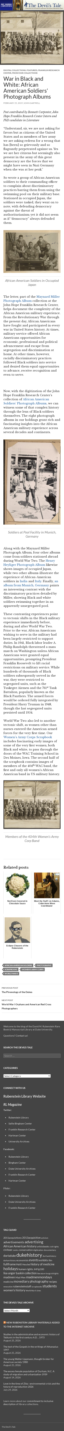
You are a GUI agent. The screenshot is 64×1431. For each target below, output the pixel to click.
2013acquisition (31, 1237)
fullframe (9, 1264)
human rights (25, 1269)
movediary (21, 1281)
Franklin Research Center (22, 1129)
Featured (32, 70)
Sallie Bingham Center (20, 1123)
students (49, 1286)
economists (22, 1260)
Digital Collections (14, 70)
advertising (34, 1241)
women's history (14, 1290)
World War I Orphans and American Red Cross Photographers (26, 1004)
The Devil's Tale (8, 1427)
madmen (9, 1277)
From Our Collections (25, 73)
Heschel (26, 1264)
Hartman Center (17, 1135)
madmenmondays (39, 1277)
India (23, 581)
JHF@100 (39, 1269)
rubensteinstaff (22, 1286)
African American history (20, 1246)
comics (15, 1250)
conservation (26, 1249)
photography (44, 965)
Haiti (19, 1264)
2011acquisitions (12, 1237)
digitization (38, 1250)
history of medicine (42, 1264)
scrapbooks (11, 969)
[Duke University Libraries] (6, 4)
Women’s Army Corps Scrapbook (27, 737)
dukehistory (29, 1255)
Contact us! (22, 1035)
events (34, 1260)
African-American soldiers (18, 965)
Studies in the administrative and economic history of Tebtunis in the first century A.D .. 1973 (31, 1336)
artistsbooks (43, 1246)
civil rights (54, 1246)
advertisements (13, 1242)
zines (39, 1290)
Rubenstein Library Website (24, 1096)
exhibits (43, 1260)
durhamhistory (49, 1256)
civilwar (7, 1249)
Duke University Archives (22, 1168)
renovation (7, 1286)
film (50, 1260)
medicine (8, 1281)
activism (44, 1238)
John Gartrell (32, 103)
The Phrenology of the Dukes (17, 990)
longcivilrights (52, 1273)
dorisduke (9, 1255)
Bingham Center (17, 1162)
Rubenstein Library (19, 1156)
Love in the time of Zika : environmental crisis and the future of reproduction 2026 (31, 1385)
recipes (53, 1281)
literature (41, 1273)
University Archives (19, 1141)
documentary (50, 1250)
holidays (10, 1268)
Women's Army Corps (33, 969)
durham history (9, 1260)
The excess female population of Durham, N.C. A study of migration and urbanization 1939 (28, 1373)
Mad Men (21, 1277)
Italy (38, 581)
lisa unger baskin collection (20, 1273)
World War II (11, 973)
